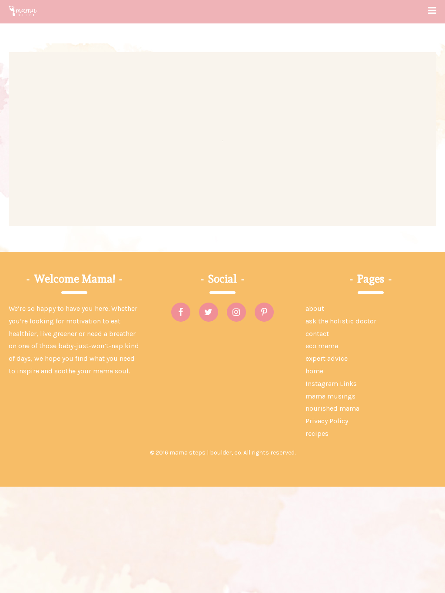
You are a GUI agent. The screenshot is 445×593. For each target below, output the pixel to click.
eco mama (322, 346)
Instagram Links (331, 383)
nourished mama (332, 408)
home (314, 371)
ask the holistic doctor (341, 321)
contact (317, 333)
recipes (317, 433)
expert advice (327, 358)
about (315, 308)
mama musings (330, 396)
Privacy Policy (327, 421)
